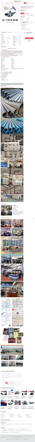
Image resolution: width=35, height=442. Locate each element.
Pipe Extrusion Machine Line (4, 430)
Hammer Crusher (19, 414)
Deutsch (20, 437)
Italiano (18, 437)
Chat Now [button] (28, 13)
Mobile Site (16, 436)
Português (10, 437)
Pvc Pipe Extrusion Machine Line (12, 430)
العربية (25, 437)
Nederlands (23, 437)
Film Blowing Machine (3, 415)
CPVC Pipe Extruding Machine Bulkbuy (15, 432)
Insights (19, 436)
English (5, 437)
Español (7, 437)
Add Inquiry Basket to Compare (10, 22)
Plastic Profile (2, 414)
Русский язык (15, 437)
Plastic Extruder (27, 415)
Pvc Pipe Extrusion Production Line (20, 430)
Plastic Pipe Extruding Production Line (5, 432)
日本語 (29, 437)
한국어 (27, 437)
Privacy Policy (27, 439)
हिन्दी (30, 437)
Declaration (25, 439)
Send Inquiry (22, 13)
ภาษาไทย (32, 437)
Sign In (21, 29)
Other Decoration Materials (12, 414)
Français (12, 437)
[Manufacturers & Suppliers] (17, 1)
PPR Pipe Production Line (4, 425)
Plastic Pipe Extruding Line (28, 430)
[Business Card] (33, 35)
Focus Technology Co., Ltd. (13, 439)
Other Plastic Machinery (11, 415)
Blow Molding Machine (28, 414)
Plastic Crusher (19, 415)
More (1, 433)
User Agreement (21, 439)
